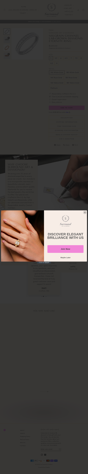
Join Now (65, 249)
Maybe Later (65, 257)
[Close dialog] (85, 212)
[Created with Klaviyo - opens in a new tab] (44, 263)
